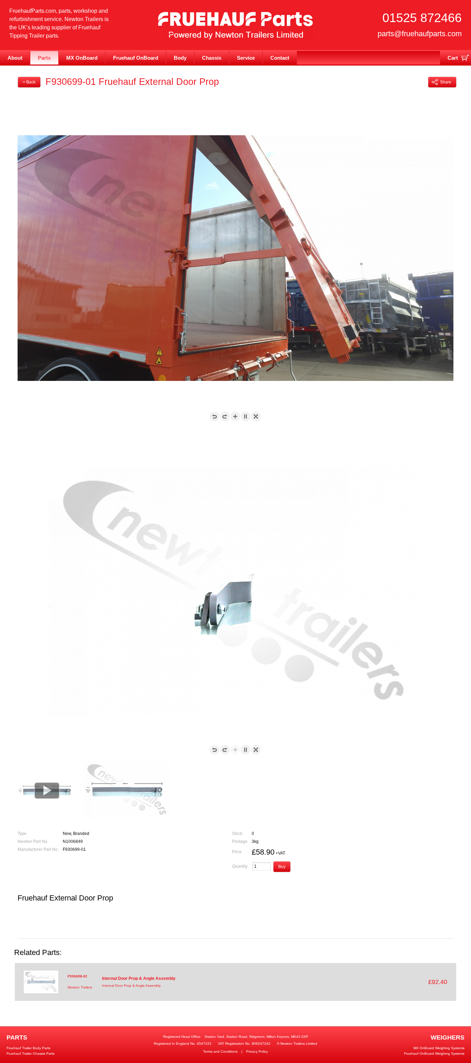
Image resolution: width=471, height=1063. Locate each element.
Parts (44, 58)
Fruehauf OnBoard (135, 58)
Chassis (211, 58)
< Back (29, 82)
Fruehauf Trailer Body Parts (28, 1048)
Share (445, 82)
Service (246, 58)
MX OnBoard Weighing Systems (438, 1048)
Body (180, 58)
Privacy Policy (257, 1051)
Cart (453, 58)
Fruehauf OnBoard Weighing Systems (434, 1053)
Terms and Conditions (220, 1051)
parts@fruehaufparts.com (420, 33)
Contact (279, 58)
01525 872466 (422, 18)
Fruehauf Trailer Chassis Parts (30, 1053)
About (15, 58)
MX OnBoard (82, 58)
